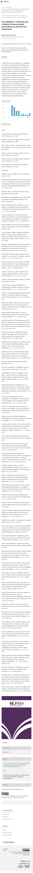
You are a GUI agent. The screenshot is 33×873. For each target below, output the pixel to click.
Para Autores (5, 816)
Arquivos (9, 7)
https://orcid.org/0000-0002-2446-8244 (9, 38)
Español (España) (7, 832)
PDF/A (5, 742)
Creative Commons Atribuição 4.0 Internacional (22, 854)
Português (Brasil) (7, 835)
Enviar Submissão (8, 842)
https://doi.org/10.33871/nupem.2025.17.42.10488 (17, 44)
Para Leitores (5, 814)
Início (3, 7)
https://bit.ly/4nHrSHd (19, 147)
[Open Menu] (1, 1)
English (4, 830)
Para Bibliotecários (7, 819)
